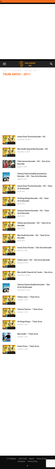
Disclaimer (21, 461)
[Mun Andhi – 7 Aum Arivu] (6, 337)
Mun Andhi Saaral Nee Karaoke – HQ (32, 149)
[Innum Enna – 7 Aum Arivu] (9, 349)
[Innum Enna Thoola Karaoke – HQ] (9, 139)
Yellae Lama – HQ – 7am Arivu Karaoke (33, 260)
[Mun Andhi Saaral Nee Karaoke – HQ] (9, 152)
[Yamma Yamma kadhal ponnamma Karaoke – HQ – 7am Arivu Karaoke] (6, 176)
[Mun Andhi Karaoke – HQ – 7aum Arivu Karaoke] (9, 238)
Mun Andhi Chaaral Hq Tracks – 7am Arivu (34, 272)
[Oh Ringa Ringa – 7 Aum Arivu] (9, 324)
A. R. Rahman (11, 459)
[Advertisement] (27, 31)
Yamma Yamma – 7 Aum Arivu (29, 309)
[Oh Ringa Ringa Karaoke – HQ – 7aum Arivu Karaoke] (9, 201)
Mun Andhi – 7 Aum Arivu (27, 334)
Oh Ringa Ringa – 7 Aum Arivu (29, 322)
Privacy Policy (32, 461)
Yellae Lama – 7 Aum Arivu (28, 297)
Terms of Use (41, 459)
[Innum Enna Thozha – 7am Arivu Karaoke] (9, 250)
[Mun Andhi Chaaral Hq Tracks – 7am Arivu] (9, 275)
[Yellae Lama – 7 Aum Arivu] (9, 300)
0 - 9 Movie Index (15, 70)
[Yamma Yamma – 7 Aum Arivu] (9, 312)
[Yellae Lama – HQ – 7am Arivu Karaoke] (9, 263)
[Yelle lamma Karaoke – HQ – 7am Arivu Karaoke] (9, 164)
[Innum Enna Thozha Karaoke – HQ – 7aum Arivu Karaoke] (9, 189)
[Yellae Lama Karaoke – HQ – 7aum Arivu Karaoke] (9, 226)
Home (5, 70)
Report (31, 459)
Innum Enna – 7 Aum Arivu (28, 346)
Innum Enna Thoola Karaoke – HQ (31, 137)
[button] (4, 63)
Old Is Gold (23, 459)
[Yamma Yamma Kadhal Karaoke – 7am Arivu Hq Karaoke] (6, 287)
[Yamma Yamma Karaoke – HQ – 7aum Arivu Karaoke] (9, 213)
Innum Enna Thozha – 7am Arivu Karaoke (34, 248)
